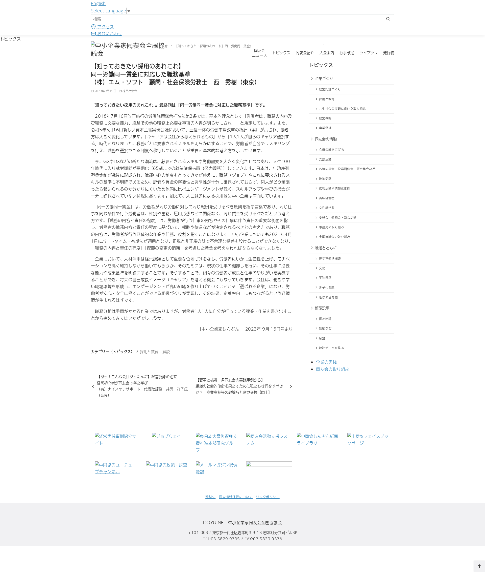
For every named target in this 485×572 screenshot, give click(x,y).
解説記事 (322, 308)
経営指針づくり (330, 89)
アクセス (105, 27)
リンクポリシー (268, 496)
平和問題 (325, 277)
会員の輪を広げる (331, 149)
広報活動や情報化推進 (334, 188)
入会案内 (327, 52)
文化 (322, 268)
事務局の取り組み (331, 227)
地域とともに (326, 248)
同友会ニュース (259, 53)
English (98, 3)
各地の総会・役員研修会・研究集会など (347, 169)
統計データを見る (331, 347)
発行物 (388, 52)
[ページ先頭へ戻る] (479, 566)
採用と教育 (130, 91)
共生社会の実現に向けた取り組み (342, 108)
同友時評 (325, 318)
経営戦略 (325, 118)
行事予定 (347, 52)
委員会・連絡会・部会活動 (338, 217)
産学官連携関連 (330, 258)
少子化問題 (327, 287)
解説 (166, 351)
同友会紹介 (305, 52)
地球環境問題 (328, 297)
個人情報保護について (236, 496)
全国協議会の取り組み (334, 236)
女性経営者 (327, 207)
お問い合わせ (109, 33)
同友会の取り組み (332, 369)
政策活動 (325, 178)
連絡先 (210, 496)
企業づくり (324, 78)
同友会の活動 (326, 139)
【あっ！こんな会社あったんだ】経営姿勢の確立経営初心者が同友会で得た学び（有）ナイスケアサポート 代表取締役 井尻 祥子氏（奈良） (142, 386)
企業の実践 (326, 362)
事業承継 (325, 128)
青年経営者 (327, 198)
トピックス (281, 52)
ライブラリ (368, 52)
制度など (325, 328)
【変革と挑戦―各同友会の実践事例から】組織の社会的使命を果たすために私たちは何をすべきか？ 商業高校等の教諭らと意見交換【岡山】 (239, 386)
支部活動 (325, 159)
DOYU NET (215, 522)
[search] (388, 18)
